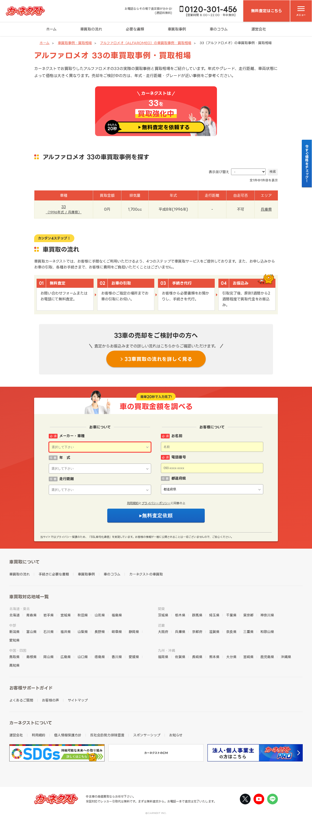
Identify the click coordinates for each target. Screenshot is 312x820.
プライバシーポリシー (156, 503)
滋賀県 (214, 631)
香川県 (117, 657)
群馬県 (197, 615)
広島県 (65, 657)
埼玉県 (214, 615)
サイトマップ (78, 700)
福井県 (65, 631)
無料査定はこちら (266, 11)
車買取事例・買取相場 (75, 43)
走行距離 (66, 479)
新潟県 (14, 631)
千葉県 (231, 615)
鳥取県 (14, 657)
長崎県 (197, 657)
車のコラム (219, 29)
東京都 (248, 615)
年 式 (64, 457)
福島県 (117, 615)
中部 (12, 625)
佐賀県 (180, 657)
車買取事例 (177, 29)
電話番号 (178, 457)
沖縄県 (286, 657)
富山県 (31, 631)
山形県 (100, 615)
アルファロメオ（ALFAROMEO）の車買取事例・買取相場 (145, 43)
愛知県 (14, 640)
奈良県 (231, 631)
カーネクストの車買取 (146, 574)
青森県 (31, 615)
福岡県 (163, 657)
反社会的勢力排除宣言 (107, 735)
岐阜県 (117, 631)
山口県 (83, 657)
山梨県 (83, 631)
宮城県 (65, 615)
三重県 (248, 631)
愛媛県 (134, 657)
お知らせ (176, 735)
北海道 (14, 615)
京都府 (197, 631)
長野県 (100, 631)
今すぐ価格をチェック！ (307, 163)
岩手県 (48, 615)
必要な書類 (135, 29)
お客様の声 (50, 700)
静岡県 (134, 631)
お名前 (176, 436)
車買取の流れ (91, 29)
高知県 (14, 665)
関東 (161, 609)
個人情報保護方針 (67, 735)
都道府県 (178, 478)
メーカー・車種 (72, 436)
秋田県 (83, 615)
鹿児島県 (267, 657)
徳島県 (100, 657)
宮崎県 (248, 657)
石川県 (48, 631)
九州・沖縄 (166, 650)
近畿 (161, 625)
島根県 (31, 657)
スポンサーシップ (146, 735)
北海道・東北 (19, 609)
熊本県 (214, 657)
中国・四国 (17, 650)
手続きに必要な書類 (54, 574)
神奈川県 (267, 615)
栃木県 (180, 615)
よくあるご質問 (21, 700)
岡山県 (48, 657)
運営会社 (258, 29)
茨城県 (163, 615)
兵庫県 (266, 209)
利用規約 (133, 503)
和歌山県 (267, 631)
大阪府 (163, 631)
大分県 (231, 657)
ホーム (51, 29)
